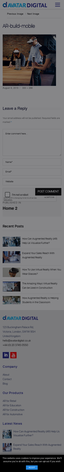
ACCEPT (32, 467)
